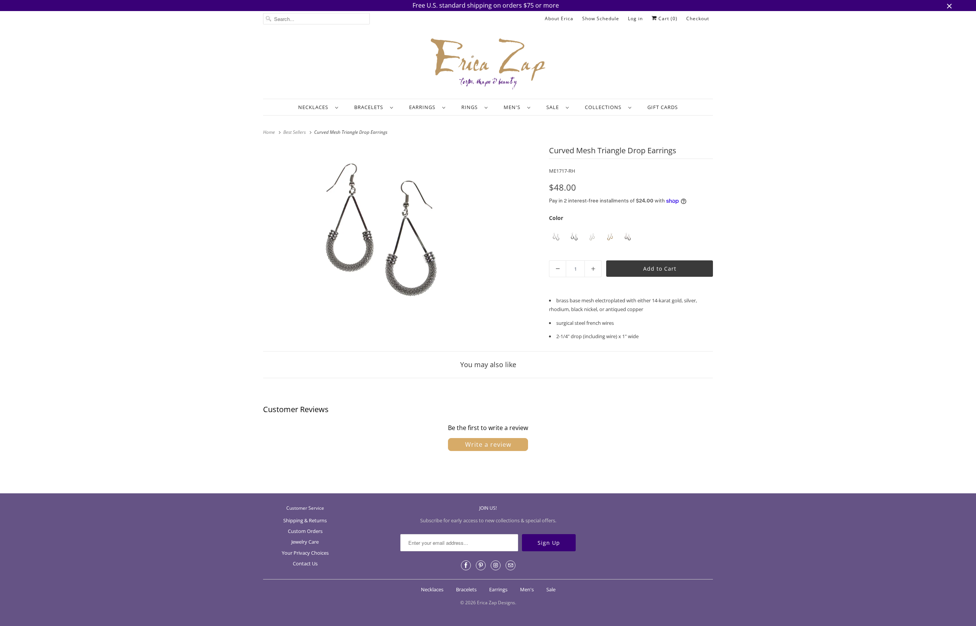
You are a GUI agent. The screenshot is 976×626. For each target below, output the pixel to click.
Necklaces (314, 107)
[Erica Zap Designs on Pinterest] (481, 565)
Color (556, 218)
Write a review (488, 444)
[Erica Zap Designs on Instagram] (496, 565)
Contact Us (305, 563)
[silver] (592, 237)
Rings (471, 107)
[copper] (628, 237)
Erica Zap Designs (496, 602)
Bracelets (370, 107)
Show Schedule (600, 18)
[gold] (610, 237)
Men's (513, 107)
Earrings (423, 107)
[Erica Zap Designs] (488, 64)
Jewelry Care (305, 541)
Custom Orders (305, 531)
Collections (604, 107)
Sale (554, 107)
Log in (635, 18)
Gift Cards (662, 107)
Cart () (667, 18)
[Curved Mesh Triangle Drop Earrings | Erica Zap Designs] (381, 233)
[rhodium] (556, 237)
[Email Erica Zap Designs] (510, 565)
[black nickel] (574, 237)
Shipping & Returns (305, 520)
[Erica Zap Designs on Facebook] (466, 565)
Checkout (697, 18)
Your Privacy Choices (305, 552)
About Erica (559, 18)
